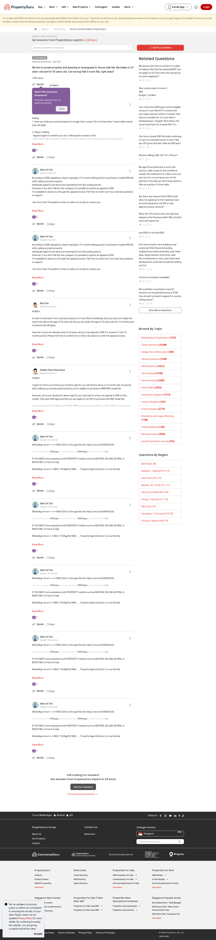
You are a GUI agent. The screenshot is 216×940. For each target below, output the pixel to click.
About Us (36, 834)
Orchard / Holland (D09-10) (154, 520)
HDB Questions (153, 366)
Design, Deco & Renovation (157, 352)
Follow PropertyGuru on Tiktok (182, 815)
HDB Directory (80, 879)
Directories (80, 870)
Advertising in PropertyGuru (158, 337)
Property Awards (83, 854)
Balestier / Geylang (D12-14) (155, 471)
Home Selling (151, 387)
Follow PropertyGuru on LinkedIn (175, 816)
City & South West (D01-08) (154, 492)
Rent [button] (52, 7)
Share (55, 85)
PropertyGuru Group (44, 827)
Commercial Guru (45, 854)
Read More (37, 144)
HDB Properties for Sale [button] (123, 875)
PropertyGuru (42, 870)
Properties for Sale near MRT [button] (87, 906)
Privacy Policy (25, 918)
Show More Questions (160, 310)
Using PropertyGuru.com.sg (157, 441)
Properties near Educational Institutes (125, 899)
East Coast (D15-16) (151, 478)
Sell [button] (64, 7)
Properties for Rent (163, 870)
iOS (71, 815)
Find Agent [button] (101, 7)
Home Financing (152, 380)
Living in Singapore (153, 402)
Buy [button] (40, 7)
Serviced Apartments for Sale (126, 883)
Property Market (153, 427)
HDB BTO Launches (42, 883)
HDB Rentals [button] (157, 875)
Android (60, 815)
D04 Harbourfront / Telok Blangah (166, 903)
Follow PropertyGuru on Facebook (160, 816)
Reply (52, 157)
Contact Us (90, 827)
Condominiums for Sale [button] (123, 879)
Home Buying (40, 58)
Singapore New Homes (47, 897)
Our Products (38, 838)
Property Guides (41, 879)
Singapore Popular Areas (166, 897)
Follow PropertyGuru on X (179, 815)
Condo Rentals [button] (158, 879)
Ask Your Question (83, 787)
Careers (36, 843)
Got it (61, 109)
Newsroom (89, 834)
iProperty (176, 854)
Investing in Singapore (155, 394)
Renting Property (153, 434)
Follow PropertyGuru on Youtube (170, 816)
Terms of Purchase (105, 932)
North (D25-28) (148, 463)
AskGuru (38, 875)
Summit (120, 854)
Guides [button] (116, 7)
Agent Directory (80, 883)
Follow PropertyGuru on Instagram (165, 816)
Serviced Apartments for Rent (165, 883)
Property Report (152, 854)
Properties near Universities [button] (125, 906)
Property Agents (153, 409)
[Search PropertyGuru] (179, 841)
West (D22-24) (148, 506)
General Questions (154, 359)
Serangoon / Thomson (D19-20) (157, 513)
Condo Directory (81, 875)
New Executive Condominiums (47, 907)
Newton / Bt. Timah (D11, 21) (155, 485)
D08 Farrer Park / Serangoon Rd (166, 914)
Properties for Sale (123, 870)
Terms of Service (66, 932)
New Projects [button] (80, 7)
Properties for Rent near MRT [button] (87, 910)
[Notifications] (196, 7)
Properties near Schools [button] (124, 910)
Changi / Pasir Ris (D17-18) (154, 499)
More (127, 7)
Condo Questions (154, 345)
